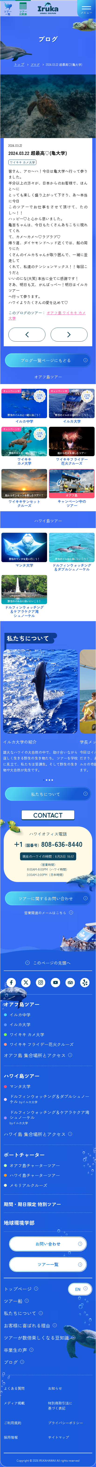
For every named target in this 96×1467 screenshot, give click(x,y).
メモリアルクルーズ (28, 1185)
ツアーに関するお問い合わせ (45, 898)
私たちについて (45, 794)
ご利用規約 (12, 1422)
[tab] (44, 780)
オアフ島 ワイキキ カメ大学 (47, 315)
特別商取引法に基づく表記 (60, 1405)
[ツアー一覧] (48, 1270)
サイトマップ (58, 1437)
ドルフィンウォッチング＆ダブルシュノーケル (49, 1098)
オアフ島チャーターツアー (35, 1165)
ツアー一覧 (8, 11)
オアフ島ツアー (22, 1004)
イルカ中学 (20, 1015)
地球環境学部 (19, 1222)
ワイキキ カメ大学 (22, 162)
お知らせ (55, 1388)
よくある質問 (14, 1388)
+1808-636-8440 (48, 844)
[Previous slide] (5, 713)
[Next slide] (91, 713)
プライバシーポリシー (65, 1422)
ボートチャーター (24, 1154)
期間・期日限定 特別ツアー (32, 1204)
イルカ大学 (20, 1024)
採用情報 (11, 1437)
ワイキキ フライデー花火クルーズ (42, 1044)
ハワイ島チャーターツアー (35, 1175)
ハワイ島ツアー (22, 1075)
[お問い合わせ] (48, 1250)
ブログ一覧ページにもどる (46, 360)
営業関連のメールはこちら (45, 912)
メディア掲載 (14, 1402)
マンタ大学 (20, 1086)
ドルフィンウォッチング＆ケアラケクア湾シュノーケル (49, 1117)
